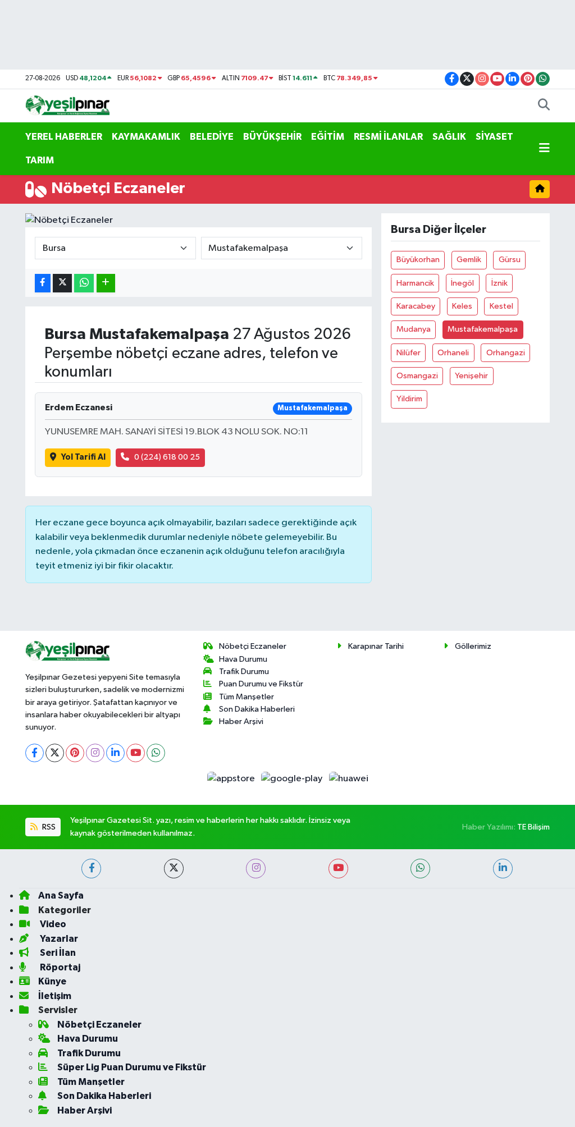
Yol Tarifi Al (83, 457)
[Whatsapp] (156, 753)
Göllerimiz (473, 646)
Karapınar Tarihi (376, 646)
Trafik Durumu (244, 671)
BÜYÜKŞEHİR (272, 136)
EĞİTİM (327, 136)
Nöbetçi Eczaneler (252, 646)
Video (52, 924)
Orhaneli (453, 353)
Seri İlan (57, 953)
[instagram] (256, 868)
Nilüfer (408, 353)
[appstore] (231, 779)
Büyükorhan (418, 259)
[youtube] (338, 868)
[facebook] (91, 868)
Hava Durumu (243, 659)
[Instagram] (95, 753)
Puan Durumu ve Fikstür (261, 684)
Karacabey (415, 306)
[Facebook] (34, 753)
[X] (54, 753)
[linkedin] (503, 868)
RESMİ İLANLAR (388, 136)
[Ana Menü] (544, 148)
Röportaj (59, 967)
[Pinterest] (75, 753)
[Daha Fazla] (106, 283)
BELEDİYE (212, 136)
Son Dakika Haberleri (257, 709)
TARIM (39, 160)
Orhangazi (505, 353)
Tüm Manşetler (246, 697)
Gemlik (469, 259)
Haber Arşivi (241, 721)
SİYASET (494, 136)
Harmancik (415, 283)
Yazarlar (58, 938)
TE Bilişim (533, 827)
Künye (52, 981)
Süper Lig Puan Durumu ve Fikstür (131, 1067)
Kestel (501, 306)
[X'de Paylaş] (62, 283)
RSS (48, 827)
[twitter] (174, 868)
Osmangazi (417, 376)
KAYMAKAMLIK (146, 136)
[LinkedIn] (115, 753)
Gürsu (510, 259)
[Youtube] (135, 753)
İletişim (54, 996)
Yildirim (409, 399)
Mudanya (413, 329)
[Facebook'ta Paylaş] (43, 283)
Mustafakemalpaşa (483, 329)
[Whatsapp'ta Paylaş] (84, 283)
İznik (499, 283)
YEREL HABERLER (63, 136)
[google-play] (293, 779)
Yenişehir (471, 376)
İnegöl (462, 283)
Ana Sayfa (61, 895)
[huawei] (348, 779)
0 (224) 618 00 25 (167, 457)
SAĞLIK (449, 136)
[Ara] (544, 106)
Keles (462, 306)
